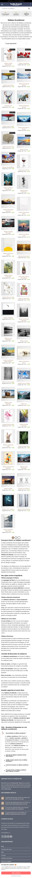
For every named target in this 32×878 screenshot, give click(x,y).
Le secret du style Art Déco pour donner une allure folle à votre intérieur (17, 808)
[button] (2, 4)
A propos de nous (6, 849)
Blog (2, 846)
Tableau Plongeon (8, 317)
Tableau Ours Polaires (24, 488)
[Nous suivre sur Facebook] (2, 836)
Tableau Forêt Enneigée (8, 382)
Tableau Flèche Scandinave (24, 191)
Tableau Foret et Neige (24, 383)
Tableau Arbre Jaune (8, 85)
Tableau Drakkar (8, 488)
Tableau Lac (24, 404)
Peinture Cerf (8, 105)
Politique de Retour (7, 858)
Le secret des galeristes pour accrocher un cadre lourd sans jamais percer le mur (17, 803)
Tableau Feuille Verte (23, 446)
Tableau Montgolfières (8, 167)
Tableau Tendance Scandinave (8, 188)
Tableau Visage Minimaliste (8, 64)
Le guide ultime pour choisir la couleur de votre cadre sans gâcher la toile (17, 798)
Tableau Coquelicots (24, 63)
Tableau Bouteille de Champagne (23, 277)
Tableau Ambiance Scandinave (8, 530)
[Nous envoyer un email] (8, 836)
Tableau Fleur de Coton (8, 297)
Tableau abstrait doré (8, 146)
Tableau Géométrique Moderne (8, 467)
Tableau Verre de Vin (23, 170)
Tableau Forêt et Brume (24, 509)
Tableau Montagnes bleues (24, 84)
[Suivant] (19, 537)
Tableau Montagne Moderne (8, 210)
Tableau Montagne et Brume (23, 128)
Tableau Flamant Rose (8, 424)
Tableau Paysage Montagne (8, 232)
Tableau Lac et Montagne (8, 339)
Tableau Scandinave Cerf (24, 235)
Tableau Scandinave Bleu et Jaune (8, 360)
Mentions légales (6, 861)
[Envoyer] (29, 8)
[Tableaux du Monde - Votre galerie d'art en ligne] (16, 4)
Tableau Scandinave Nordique (24, 319)
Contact (3, 855)
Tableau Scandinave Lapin (8, 445)
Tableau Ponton (24, 149)
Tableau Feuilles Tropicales (24, 425)
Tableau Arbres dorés (23, 256)
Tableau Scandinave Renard (24, 106)
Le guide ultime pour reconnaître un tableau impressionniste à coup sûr (15, 813)
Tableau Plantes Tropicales (8, 276)
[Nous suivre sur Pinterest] (11, 836)
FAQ (2, 852)
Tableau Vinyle (24, 341)
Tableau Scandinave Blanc (24, 213)
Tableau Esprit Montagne (24, 467)
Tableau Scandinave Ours (24, 362)
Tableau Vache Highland (8, 403)
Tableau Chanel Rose (23, 298)
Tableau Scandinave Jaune (8, 254)
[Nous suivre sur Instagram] (5, 836)
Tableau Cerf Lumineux (8, 509)
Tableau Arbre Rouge (8, 126)
